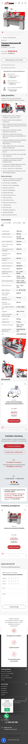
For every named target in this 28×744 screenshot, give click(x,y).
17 (17, 429)
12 (25, 427)
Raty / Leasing (5, 675)
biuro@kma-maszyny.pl (14, 462)
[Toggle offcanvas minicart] (25, 3)
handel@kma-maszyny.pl (14, 466)
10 (21, 427)
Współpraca (4, 692)
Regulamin (4, 690)
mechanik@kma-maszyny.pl (13, 497)
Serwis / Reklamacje (6, 678)
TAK (7, 709)
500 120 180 (9, 479)
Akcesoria (5, 379)
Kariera (3, 694)
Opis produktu (7, 95)
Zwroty (3, 680)
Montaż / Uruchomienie (7, 673)
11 (23, 427)
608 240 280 (14, 484)
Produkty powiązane (10, 505)
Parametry (6, 219)
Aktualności (4, 686)
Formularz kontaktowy (14, 446)
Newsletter (4, 688)
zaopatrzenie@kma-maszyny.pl (14, 494)
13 (8, 429)
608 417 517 (19, 479)
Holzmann (3, 40)
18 (19, 429)
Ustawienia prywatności (13, 736)
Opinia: (4, 594)
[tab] (14, 468)
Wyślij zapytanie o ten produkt (14, 60)
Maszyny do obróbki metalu (9, 37)
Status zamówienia (6, 671)
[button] (2, 32)
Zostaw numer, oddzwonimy (14, 452)
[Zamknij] (13, 699)
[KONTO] (19, 3)
